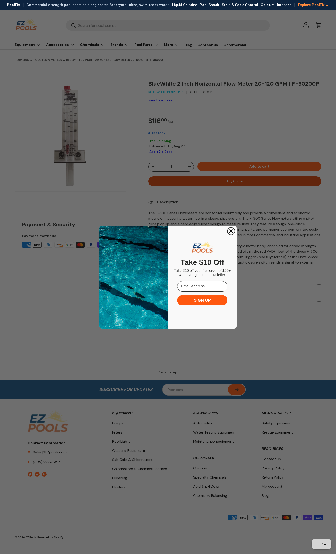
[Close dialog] (231, 231)
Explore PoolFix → (313, 5)
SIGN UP (202, 300)
